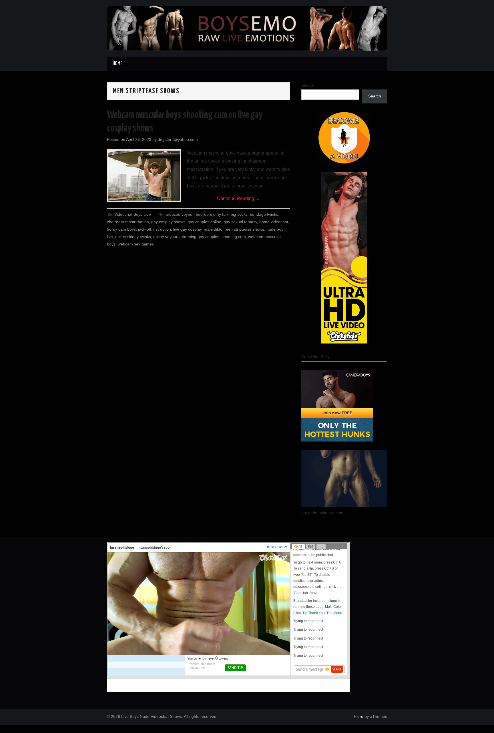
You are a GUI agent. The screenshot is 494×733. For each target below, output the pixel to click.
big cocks (239, 214)
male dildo (213, 229)
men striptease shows (244, 229)
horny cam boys (121, 229)
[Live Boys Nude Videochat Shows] (247, 27)
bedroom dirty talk (212, 214)
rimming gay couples (200, 236)
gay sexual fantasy (240, 221)
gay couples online (204, 221)
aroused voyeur (180, 214)
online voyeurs (166, 236)
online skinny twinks (133, 236)
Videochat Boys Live (132, 214)
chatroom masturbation (128, 221)
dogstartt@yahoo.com (178, 139)
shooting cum (234, 236)
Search (307, 85)
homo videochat (273, 221)
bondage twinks (264, 214)
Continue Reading (238, 198)
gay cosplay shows (168, 221)
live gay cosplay (187, 229)
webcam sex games (136, 244)
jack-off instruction (154, 229)
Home (117, 63)
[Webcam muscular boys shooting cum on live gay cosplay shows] (144, 176)
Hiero (358, 716)
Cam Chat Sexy (315, 356)
